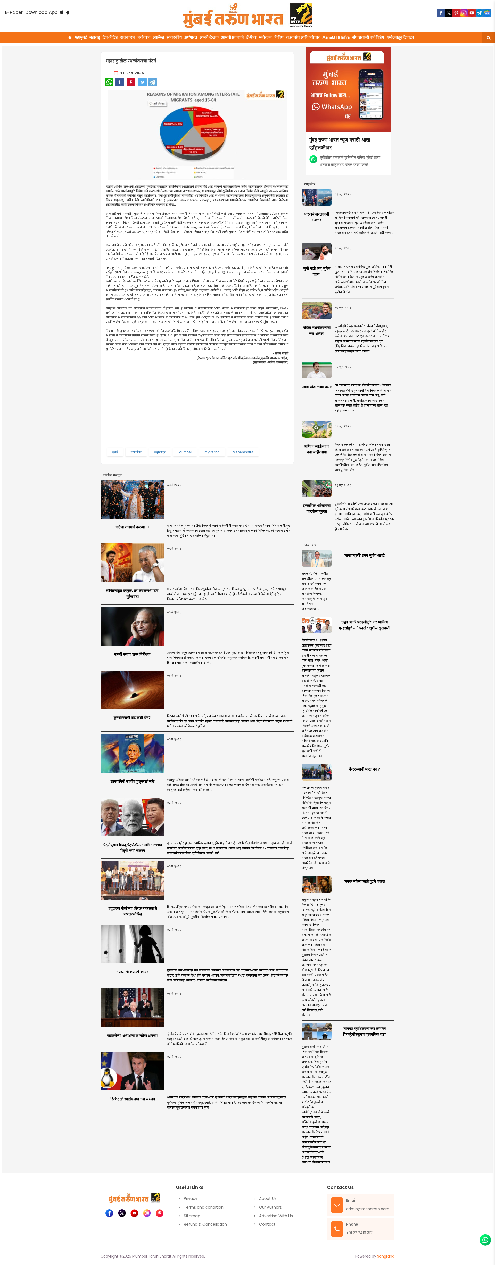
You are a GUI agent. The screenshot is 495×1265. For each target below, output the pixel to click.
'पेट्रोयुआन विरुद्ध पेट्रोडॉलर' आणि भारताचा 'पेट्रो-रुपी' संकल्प (132, 847)
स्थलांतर (136, 451)
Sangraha (385, 1256)
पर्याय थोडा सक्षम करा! (317, 386)
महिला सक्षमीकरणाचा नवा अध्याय (317, 330)
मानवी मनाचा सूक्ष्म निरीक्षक (132, 654)
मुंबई (115, 451)
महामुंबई (81, 37)
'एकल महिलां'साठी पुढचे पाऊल (364, 881)
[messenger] (472, 13)
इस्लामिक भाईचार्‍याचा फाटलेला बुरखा (317, 508)
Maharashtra (243, 451)
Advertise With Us (276, 1215)
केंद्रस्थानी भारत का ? (364, 769)
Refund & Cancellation (205, 1224)
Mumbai (185, 451)
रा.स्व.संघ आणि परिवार (303, 37)
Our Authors (270, 1207)
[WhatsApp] (109, 82)
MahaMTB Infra (336, 37)
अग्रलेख (158, 37)
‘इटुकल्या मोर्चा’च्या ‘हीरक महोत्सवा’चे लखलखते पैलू (132, 911)
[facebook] (441, 13)
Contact (267, 1224)
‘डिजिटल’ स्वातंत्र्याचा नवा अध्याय (132, 1098)
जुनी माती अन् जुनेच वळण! (316, 271)
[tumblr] (479, 13)
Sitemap (192, 1215)
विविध (278, 37)
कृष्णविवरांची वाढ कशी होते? (132, 717)
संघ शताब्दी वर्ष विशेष (368, 37)
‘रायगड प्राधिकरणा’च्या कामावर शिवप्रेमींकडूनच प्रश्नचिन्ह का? (364, 1031)
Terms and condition (204, 1207)
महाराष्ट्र (94, 37)
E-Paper (14, 12)
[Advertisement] (211, 410)
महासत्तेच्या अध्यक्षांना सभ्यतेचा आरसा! (132, 1035)
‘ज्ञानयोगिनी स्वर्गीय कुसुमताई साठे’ (132, 781)
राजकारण (127, 37)
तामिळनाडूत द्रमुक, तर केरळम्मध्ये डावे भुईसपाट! (132, 593)
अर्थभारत (190, 37)
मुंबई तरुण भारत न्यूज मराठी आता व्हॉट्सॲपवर (339, 143)
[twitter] (448, 13)
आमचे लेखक (209, 37)
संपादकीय (174, 37)
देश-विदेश (110, 37)
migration (212, 451)
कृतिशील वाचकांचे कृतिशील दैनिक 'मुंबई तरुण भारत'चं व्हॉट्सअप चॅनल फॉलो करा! (350, 160)
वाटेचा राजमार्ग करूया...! (132, 527)
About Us (268, 1198)
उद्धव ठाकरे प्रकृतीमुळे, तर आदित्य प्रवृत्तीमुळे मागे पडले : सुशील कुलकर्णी (364, 624)
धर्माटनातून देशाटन (400, 37)
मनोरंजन (265, 37)
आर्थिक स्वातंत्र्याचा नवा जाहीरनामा (316, 449)
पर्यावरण (144, 37)
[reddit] (487, 13)
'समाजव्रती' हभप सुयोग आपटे (364, 555)
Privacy (190, 1198)
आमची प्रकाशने (232, 37)
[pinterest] (456, 13)
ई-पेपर (251, 37)
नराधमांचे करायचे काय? (132, 971)
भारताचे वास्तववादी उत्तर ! (316, 217)
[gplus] (464, 13)
